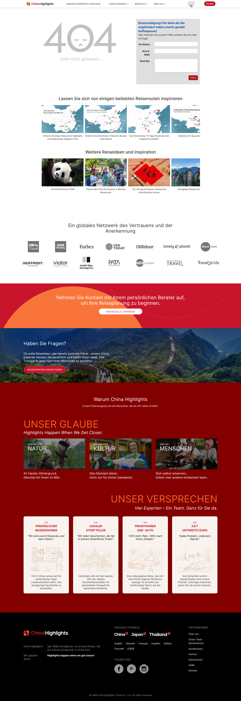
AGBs (192, 665)
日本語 (130, 648)
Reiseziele (140, 4)
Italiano (168, 643)
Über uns (158, 4)
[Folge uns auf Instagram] (144, 672)
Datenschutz (196, 659)
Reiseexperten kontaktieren (44, 369)
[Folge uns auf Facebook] (118, 672)
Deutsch (130, 643)
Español (155, 643)
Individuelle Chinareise (120, 311)
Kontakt (210, 3)
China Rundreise (117, 4)
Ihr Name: (144, 44)
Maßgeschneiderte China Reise (83, 4)
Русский (119, 648)
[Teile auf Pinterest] (131, 672)
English (118, 643)
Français (143, 643)
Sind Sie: (145, 61)
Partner (193, 654)
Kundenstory (196, 648)
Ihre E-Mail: (146, 53)
